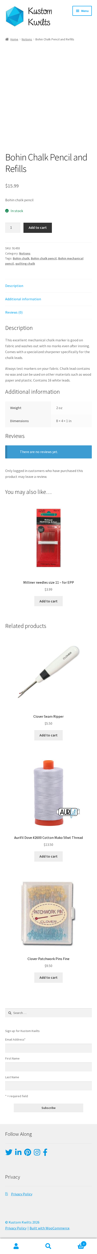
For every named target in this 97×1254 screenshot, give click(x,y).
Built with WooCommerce (49, 1228)
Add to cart (38, 227)
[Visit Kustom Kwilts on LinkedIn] (18, 1153)
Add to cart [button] (48, 601)
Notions (27, 39)
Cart (75, 1242)
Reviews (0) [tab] (14, 312)
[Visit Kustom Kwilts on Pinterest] (27, 1153)
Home (14, 39)
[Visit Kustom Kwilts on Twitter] (8, 1153)
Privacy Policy (21, 1194)
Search (48, 1246)
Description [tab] (14, 285)
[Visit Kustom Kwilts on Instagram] (37, 1153)
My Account (16, 1246)
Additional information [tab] (23, 299)
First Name (12, 1058)
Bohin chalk (21, 258)
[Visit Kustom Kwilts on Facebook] (45, 1153)
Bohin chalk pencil (44, 258)
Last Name (12, 1077)
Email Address (15, 1039)
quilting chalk (25, 263)
